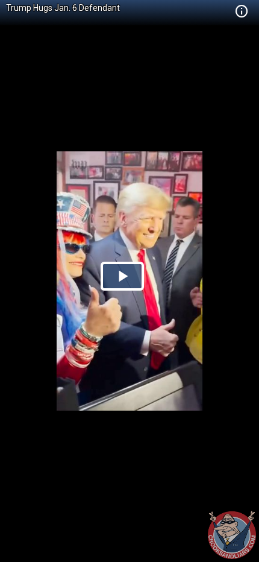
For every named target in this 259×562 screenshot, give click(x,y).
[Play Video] (122, 276)
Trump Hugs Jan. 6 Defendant (63, 8)
